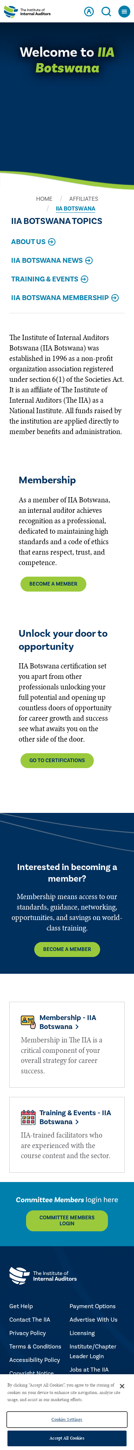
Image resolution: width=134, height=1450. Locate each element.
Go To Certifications (57, 760)
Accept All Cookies (67, 1438)
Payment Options (93, 1306)
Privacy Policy (27, 1333)
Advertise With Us (94, 1319)
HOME (44, 199)
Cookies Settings (66, 1419)
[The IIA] (27, 13)
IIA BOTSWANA (75, 208)
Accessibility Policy (34, 1360)
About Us (28, 242)
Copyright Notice (31, 1373)
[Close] (122, 1386)
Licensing (82, 1333)
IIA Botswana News (47, 261)
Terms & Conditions (35, 1346)
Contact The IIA (29, 1319)
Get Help (21, 1306)
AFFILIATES (83, 199)
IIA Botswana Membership (60, 298)
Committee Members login (67, 1220)
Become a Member (53, 584)
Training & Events (44, 279)
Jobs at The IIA (89, 1369)
